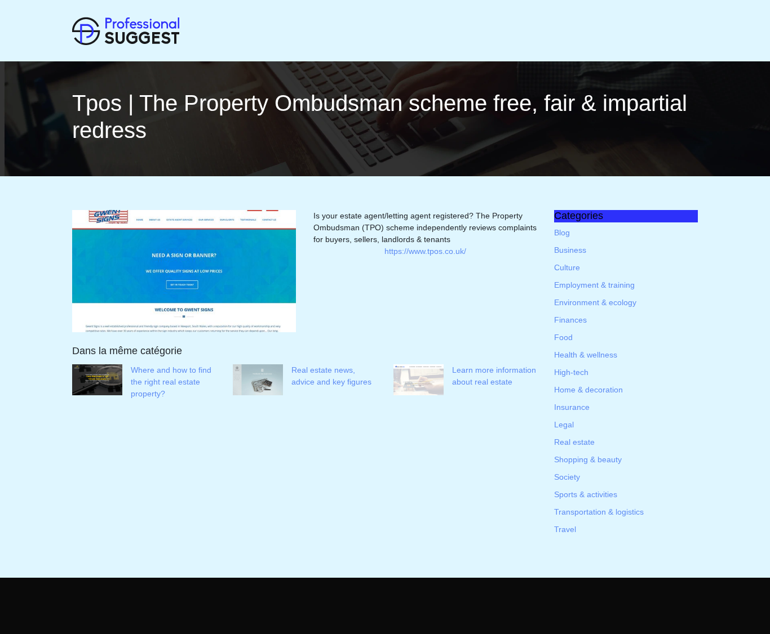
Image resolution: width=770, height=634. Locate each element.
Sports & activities (585, 494)
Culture (567, 267)
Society (567, 476)
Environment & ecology (595, 302)
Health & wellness (585, 354)
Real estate (574, 442)
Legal (564, 424)
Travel (565, 529)
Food (563, 337)
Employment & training (594, 284)
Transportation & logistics (599, 511)
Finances (570, 319)
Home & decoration (588, 389)
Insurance (572, 407)
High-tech (571, 372)
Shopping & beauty (588, 459)
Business (570, 250)
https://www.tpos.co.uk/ (425, 251)
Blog (562, 232)
